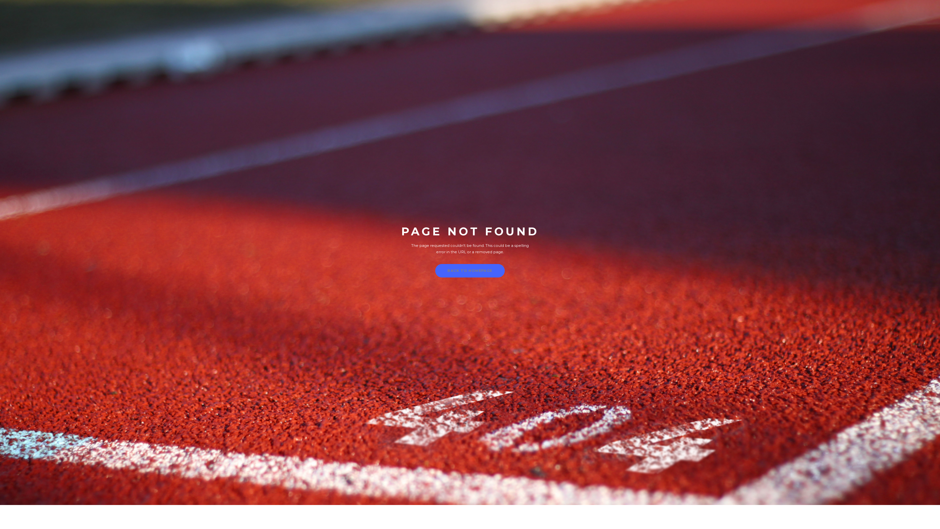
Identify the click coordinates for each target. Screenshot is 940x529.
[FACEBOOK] (928, 19)
